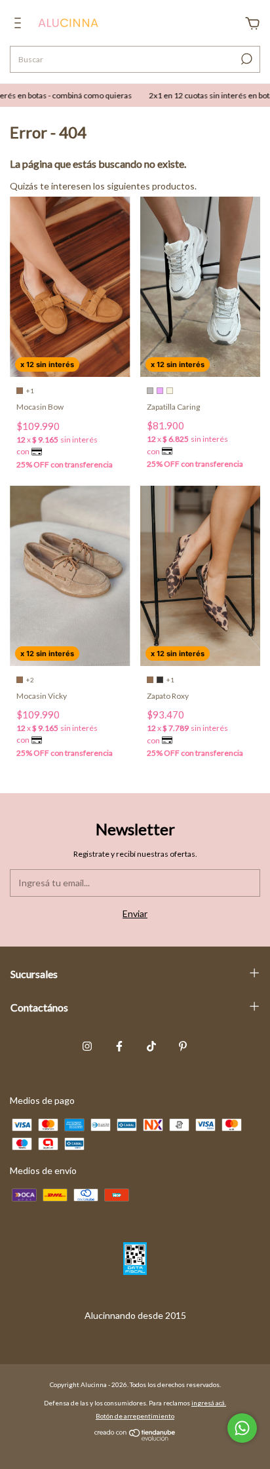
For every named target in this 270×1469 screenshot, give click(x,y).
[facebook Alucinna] (119, 1046)
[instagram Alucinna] (87, 1046)
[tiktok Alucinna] (151, 1046)
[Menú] (20, 24)
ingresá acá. (208, 1403)
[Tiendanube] (135, 1437)
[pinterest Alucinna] (183, 1046)
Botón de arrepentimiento (135, 1416)
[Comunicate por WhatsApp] (242, 1428)
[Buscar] (245, 59)
